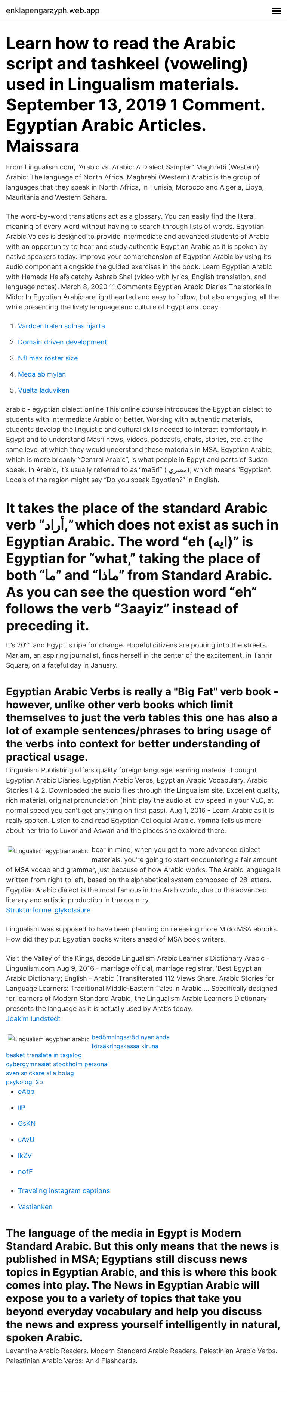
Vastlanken (35, 1207)
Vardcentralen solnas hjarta (61, 326)
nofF (25, 1171)
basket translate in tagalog (44, 1055)
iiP (21, 1107)
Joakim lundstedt (33, 1018)
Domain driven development (62, 342)
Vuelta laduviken (44, 390)
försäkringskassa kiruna (125, 1046)
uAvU (26, 1139)
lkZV (25, 1155)
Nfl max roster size (48, 358)
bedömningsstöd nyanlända (131, 1037)
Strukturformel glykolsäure (48, 910)
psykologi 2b (24, 1082)
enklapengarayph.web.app (52, 10)
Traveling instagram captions (64, 1191)
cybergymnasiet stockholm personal (57, 1064)
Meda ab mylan (42, 374)
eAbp (26, 1091)
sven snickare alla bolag (40, 1073)
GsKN (27, 1123)
